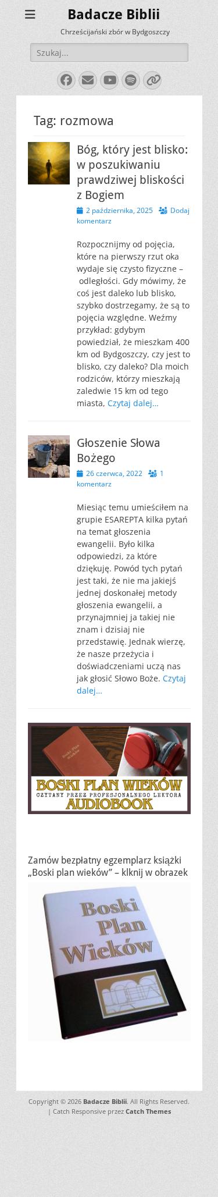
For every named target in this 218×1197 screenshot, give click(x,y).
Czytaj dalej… (133, 403)
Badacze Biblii (113, 14)
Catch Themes (148, 1111)
